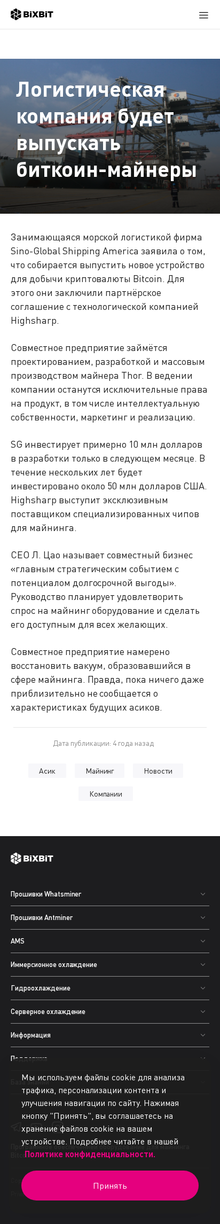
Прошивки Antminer (42, 917)
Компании (106, 793)
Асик (47, 770)
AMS (18, 941)
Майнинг (99, 770)
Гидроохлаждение (40, 988)
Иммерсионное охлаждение (54, 964)
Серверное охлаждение (48, 1011)
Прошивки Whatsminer (46, 894)
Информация (31, 1035)
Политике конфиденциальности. (90, 1154)
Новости (158, 770)
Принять (110, 1185)
